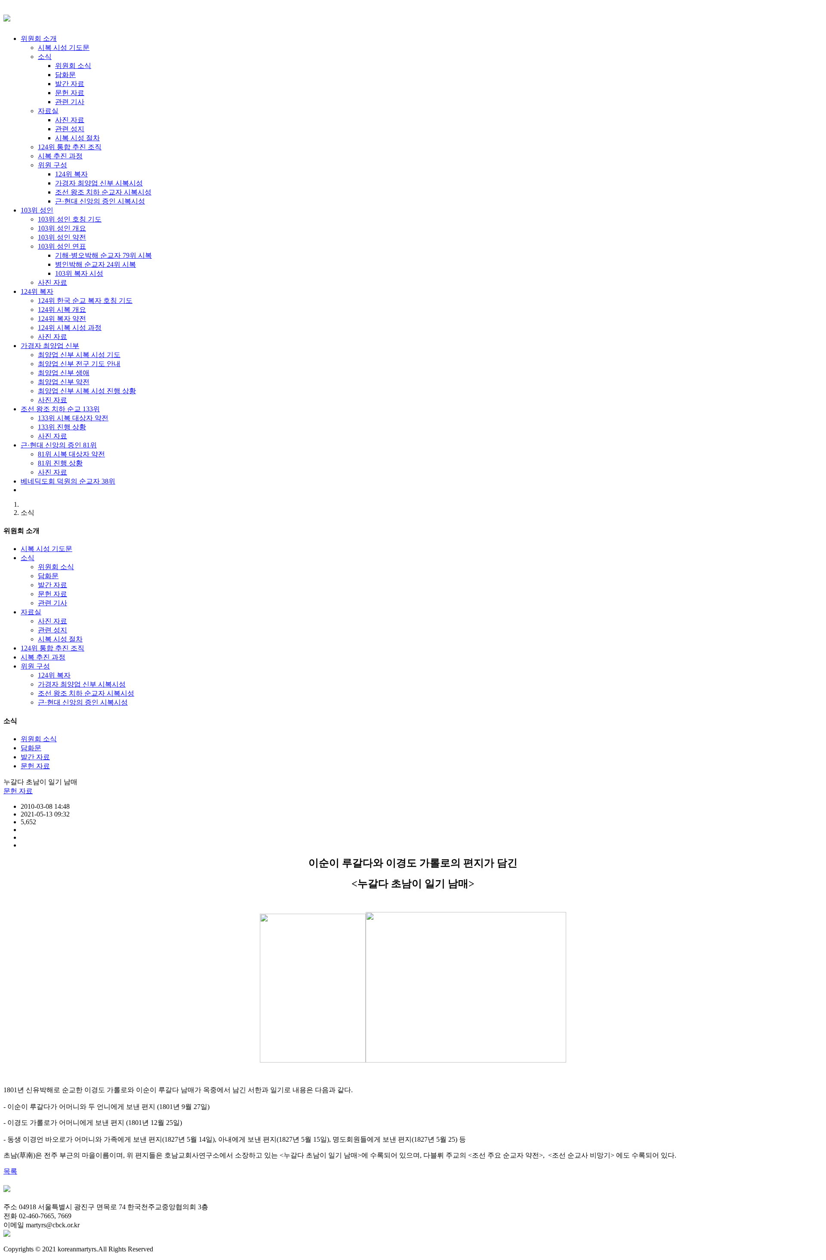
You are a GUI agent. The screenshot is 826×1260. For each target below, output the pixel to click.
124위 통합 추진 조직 (52, 648)
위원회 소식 (56, 566)
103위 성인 (37, 210)
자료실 (31, 612)
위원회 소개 (39, 38)
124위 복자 (37, 291)
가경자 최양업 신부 (50, 345)
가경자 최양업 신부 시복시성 (82, 684)
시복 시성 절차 (60, 639)
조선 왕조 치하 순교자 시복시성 (86, 693)
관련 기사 (52, 603)
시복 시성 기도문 (46, 548)
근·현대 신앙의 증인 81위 (59, 445)
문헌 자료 (52, 594)
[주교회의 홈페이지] (6, 1234)
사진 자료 (52, 621)
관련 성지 (52, 630)
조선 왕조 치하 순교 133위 (60, 409)
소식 (27, 557)
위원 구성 (35, 666)
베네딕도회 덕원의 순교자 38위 (68, 481)
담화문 (48, 575)
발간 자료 (52, 584)
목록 (10, 1171)
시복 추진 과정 (43, 657)
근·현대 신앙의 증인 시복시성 (83, 702)
